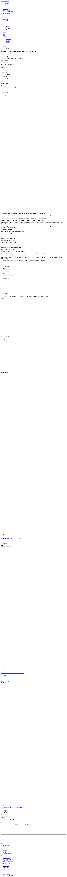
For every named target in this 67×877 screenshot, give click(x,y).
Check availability (4, 61)
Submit (2, 298)
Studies (7, 42)
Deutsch (7, 47)
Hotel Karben (8, 39)
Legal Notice (6, 867)
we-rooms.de (9, 824)
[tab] (3, 95)
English (7, 48)
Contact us (5, 36)
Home (4, 846)
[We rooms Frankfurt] (5, 13)
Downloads (8, 44)
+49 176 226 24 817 (7, 341)
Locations (5, 30)
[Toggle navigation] (1, 24)
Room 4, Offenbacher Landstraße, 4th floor (12, 673)
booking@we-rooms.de (8, 861)
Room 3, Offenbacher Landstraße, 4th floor (12, 807)
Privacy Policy (6, 866)
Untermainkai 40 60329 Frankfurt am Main (8, 859)
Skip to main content (5, 1)
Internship (8, 41)
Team (4, 34)
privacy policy (46, 296)
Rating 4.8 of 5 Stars (5, 3)
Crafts (4, 32)
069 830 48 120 (6, 860)
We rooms (5, 37)
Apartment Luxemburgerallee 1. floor (11, 538)
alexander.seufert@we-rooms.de (9, 342)
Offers (4, 27)
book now (3, 547)
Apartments (8, 28)
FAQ (4, 35)
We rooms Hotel (6, 845)
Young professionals (10, 43)
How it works (6, 26)
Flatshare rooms (9, 29)
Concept (7, 40)
